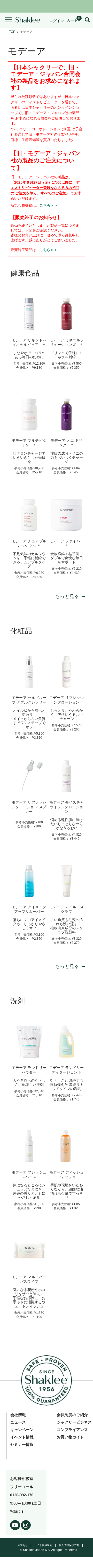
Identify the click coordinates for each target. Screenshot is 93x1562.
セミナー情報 (22, 1444)
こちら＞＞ (49, 205)
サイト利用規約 (43, 1545)
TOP (12, 32)
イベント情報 (22, 1437)
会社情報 (18, 1415)
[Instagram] (26, 1524)
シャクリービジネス (74, 1422)
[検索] (87, 20)
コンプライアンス (72, 1429)
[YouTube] (15, 1524)
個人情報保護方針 (69, 1545)
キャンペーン (22, 1429)
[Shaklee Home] (27, 20)
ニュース (18, 1422)
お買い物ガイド (70, 1437)
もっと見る (67, 596)
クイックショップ (29, 327)
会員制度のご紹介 (72, 1415)
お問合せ (22, 1545)
